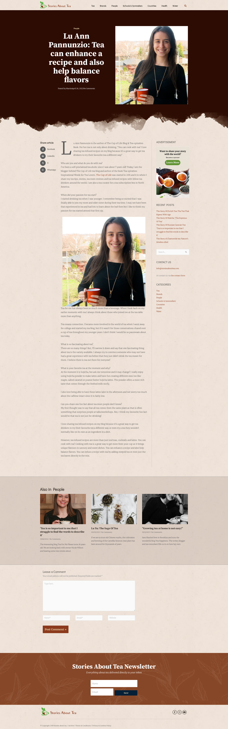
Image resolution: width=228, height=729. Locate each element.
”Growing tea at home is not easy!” (162, 528)
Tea (93, 5)
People (114, 5)
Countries (152, 5)
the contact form (178, 275)
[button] (185, 6)
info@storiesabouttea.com (167, 268)
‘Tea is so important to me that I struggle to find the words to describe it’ (172, 231)
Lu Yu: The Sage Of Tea (104, 528)
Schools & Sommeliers (132, 5)
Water (175, 5)
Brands (103, 5)
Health (164, 5)
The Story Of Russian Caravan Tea (171, 225)
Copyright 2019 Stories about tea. (54, 726)
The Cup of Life (103, 175)
